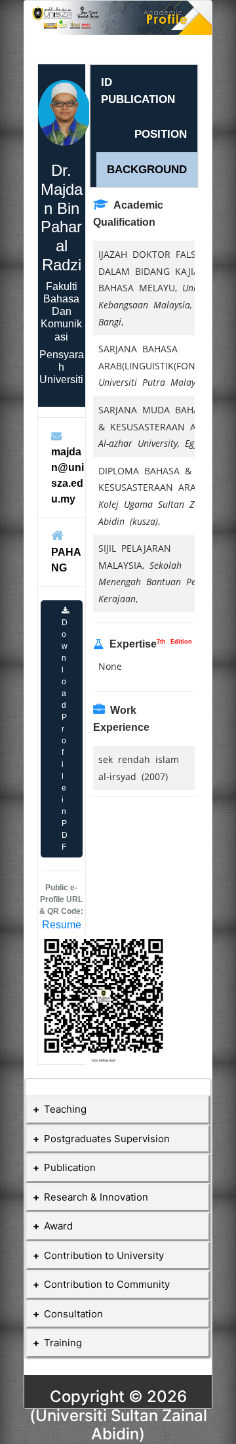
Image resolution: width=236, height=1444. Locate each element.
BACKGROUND (147, 169)
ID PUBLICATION (138, 91)
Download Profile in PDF (65, 735)
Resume (61, 924)
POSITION (160, 134)
